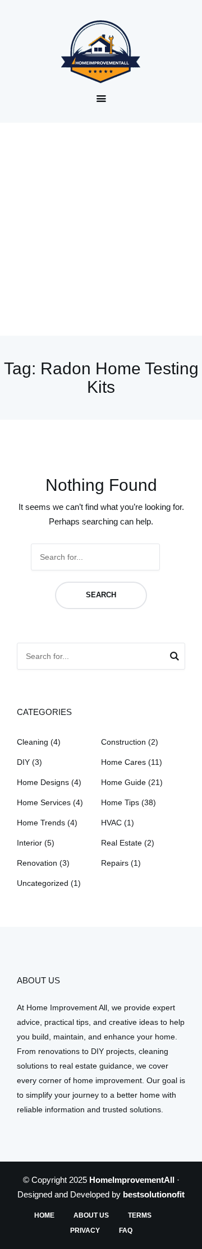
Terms (140, 1215)
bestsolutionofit (154, 1194)
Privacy (85, 1230)
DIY (23, 762)
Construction (123, 741)
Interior (29, 842)
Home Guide (123, 782)
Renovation (37, 862)
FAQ (125, 1230)
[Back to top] (191, 1238)
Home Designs (43, 782)
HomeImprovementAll (132, 1180)
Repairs (114, 862)
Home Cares (123, 762)
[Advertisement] (101, 229)
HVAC (111, 822)
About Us (91, 1215)
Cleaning (32, 741)
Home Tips (120, 802)
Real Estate (121, 842)
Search (101, 595)
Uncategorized (42, 883)
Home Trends (41, 822)
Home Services (44, 802)
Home (44, 1215)
